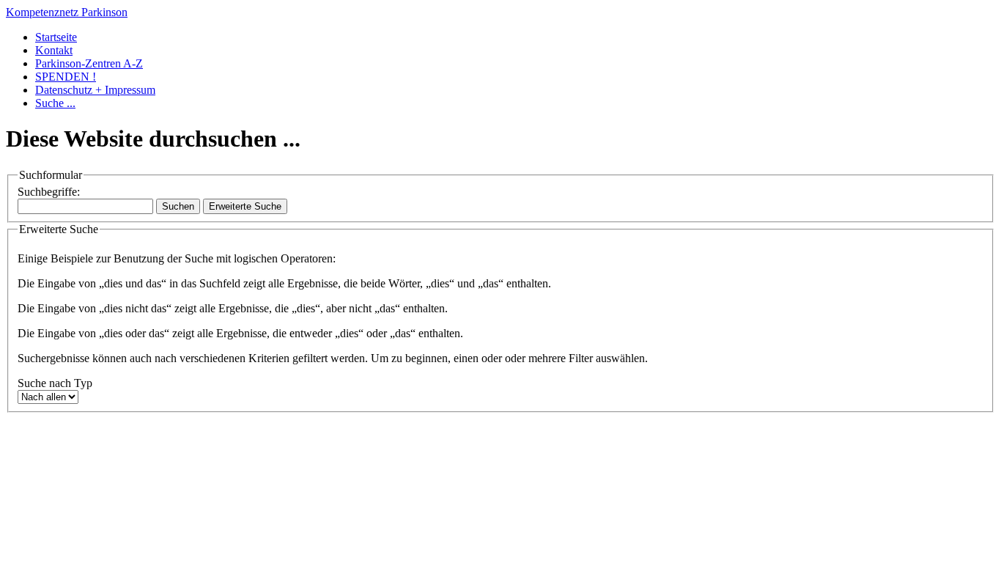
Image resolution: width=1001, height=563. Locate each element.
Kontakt (54, 50)
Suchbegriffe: (49, 191)
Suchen (178, 206)
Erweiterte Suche (245, 206)
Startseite (56, 37)
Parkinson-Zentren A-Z (89, 63)
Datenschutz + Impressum (95, 90)
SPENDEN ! (65, 76)
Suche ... (55, 103)
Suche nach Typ (55, 383)
